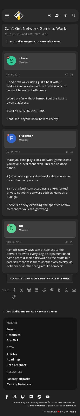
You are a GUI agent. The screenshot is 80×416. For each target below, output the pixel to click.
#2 (71, 152)
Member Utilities (36, 405)
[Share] (66, 74)
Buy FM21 (13, 340)
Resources (13, 335)
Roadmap (13, 359)
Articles (12, 354)
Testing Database (19, 384)
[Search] (74, 16)
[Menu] (6, 15)
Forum (11, 329)
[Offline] (8, 57)
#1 (71, 74)
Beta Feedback (17, 365)
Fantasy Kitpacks (18, 379)
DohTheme (70, 411)
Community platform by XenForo (44, 402)
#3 (71, 242)
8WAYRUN (71, 405)
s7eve (11, 34)
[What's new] (66, 16)
